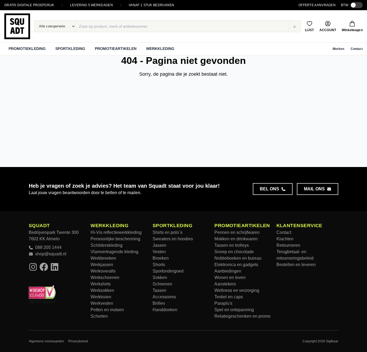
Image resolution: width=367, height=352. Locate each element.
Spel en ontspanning (234, 309)
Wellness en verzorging (236, 290)
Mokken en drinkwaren (236, 239)
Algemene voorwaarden (46, 341)
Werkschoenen (105, 277)
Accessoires (164, 297)
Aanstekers (225, 284)
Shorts (159, 264)
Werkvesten (102, 303)
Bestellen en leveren (296, 264)
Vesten (159, 251)
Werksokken (102, 290)
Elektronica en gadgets (236, 264)
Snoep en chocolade (234, 251)
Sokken (160, 277)
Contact (357, 49)
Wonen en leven (230, 277)
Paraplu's (223, 303)
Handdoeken (165, 309)
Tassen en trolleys (231, 245)
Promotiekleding (27, 48)
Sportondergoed (168, 271)
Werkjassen (102, 264)
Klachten (284, 239)
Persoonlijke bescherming (115, 239)
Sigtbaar (332, 341)
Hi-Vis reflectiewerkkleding (116, 232)
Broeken (161, 258)
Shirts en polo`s (167, 232)
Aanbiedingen (227, 271)
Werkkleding (160, 48)
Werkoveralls (103, 271)
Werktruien (101, 297)
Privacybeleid (78, 341)
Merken (338, 49)
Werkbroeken (103, 258)
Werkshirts (101, 284)
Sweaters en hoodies (173, 239)
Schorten (99, 316)
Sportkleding (70, 48)
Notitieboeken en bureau (237, 258)
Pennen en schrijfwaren (237, 232)
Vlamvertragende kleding (114, 251)
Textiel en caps (228, 297)
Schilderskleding (107, 245)
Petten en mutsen (107, 309)
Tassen (159, 290)
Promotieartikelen (115, 48)
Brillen (159, 303)
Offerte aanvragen (317, 5)
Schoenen (162, 284)
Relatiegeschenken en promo (242, 316)
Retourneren (288, 245)
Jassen (159, 245)
